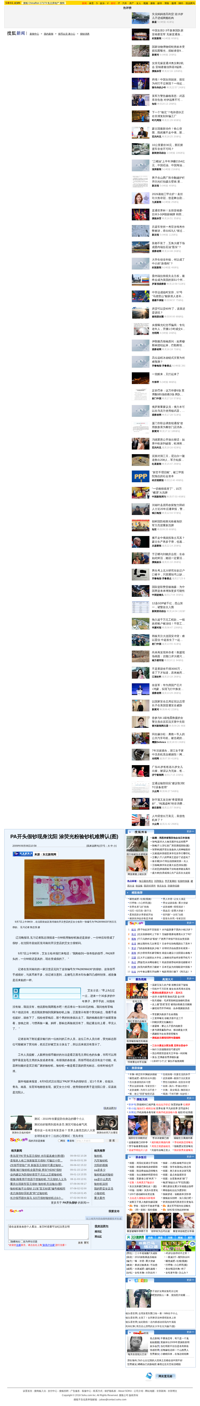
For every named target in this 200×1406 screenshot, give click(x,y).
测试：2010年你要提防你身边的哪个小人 (59, 1118)
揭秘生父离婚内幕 (183, 1138)
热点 (133, 962)
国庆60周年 (150, 885)
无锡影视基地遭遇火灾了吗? (176, 934)
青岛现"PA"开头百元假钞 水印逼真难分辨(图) (37, 1155)
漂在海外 (132, 1360)
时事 (133, 967)
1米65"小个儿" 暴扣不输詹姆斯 (168, 1061)
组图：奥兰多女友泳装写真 (177, 1170)
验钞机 (98, 1155)
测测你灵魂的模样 (21, 1132)
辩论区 (98, 1236)
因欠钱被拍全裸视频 (137, 854)
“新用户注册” (48, 1245)
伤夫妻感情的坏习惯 (140, 1082)
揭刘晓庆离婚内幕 (161, 1142)
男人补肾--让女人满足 (174, 899)
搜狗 (62, 3)
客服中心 (86, 1391)
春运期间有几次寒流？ (149, 943)
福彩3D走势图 (185, 1112)
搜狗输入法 (40, 1391)
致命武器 (172, 996)
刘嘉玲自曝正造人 (161, 1150)
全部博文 (172, 1391)
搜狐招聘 (64, 1391)
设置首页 (27, 1391)
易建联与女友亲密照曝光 (165, 1033)
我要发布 (114, 1211)
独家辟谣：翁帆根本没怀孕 (177, 1194)
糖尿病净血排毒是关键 (141, 918)
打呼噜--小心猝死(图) (140, 903)
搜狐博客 (141, 832)
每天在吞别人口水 (137, 1354)
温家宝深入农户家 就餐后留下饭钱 (170, 985)
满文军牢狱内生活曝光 (178, 1206)
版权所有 (133, 1395)
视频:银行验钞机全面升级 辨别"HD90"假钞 (36, 1169)
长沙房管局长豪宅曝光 (149, 953)
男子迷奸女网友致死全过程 (164, 1291)
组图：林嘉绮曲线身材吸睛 (143, 1167)
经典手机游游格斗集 (166, 1112)
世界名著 (160, 1108)
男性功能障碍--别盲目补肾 (176, 1082)
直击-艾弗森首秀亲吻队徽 (165, 1057)
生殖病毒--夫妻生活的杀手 (176, 1074)
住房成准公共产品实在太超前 (175, 873)
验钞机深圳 (101, 1183)
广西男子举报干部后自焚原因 (174, 939)
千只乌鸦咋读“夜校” (148, 939)
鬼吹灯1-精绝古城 (146, 1108)
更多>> (190, 831)
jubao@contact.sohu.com (112, 1399)
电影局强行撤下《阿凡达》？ (177, 971)
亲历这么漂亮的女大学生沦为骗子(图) (155, 1326)
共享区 (132, 1112)
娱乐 (102, 3)
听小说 (132, 1108)
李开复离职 (171, 881)
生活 (133, 943)
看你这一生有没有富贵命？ (50, 1130)
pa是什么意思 (102, 1179)
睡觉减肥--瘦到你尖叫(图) (142, 1078)
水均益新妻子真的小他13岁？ (177, 929)
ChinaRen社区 (141, 1332)
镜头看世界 (131, 1313)
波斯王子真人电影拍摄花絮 (143, 1202)
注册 (18, 1245)
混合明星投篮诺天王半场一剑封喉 (169, 1053)
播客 (152, 3)
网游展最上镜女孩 (137, 874)
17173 (43, 3)
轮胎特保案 (183, 881)
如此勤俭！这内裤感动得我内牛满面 (157, 1322)
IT (119, 3)
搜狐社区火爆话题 (135, 1286)
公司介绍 (138, 1391)
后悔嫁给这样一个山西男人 (175, 1350)
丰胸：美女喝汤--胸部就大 (176, 1090)
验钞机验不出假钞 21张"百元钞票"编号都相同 (37, 1188)
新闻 (133, 953)
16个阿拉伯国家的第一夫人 (174, 861)
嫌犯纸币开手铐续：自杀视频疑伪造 (171, 1008)
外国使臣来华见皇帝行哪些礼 (175, 853)
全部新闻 (161, 1391)
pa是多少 (99, 1169)
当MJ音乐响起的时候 (178, 1209)
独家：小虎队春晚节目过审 (177, 1163)
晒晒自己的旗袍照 (147, 1364)
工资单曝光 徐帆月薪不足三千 (167, 1018)
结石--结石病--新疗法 (140, 910)
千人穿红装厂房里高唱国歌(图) (173, 845)
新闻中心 (34, 34)
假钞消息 (84, 34)
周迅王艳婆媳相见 (161, 1146)
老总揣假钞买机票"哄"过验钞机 (29, 1193)
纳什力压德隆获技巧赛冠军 (166, 1049)
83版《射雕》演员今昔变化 (143, 1190)
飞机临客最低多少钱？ (149, 948)
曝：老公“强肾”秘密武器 (141, 1093)
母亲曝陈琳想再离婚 (137, 1041)
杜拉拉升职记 (163, 1104)
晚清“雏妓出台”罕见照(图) (176, 1182)
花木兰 (179, 992)
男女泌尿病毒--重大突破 (175, 903)
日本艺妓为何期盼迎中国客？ (177, 967)
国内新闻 (48, 34)
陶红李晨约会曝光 (137, 1021)
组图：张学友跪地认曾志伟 (177, 1167)
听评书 (132, 1104)
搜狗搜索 (19, 1140)
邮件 (159, 3)
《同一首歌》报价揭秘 (145, 1209)
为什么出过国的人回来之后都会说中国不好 (160, 1360)
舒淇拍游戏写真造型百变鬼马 (178, 1202)
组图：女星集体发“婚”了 (175, 1178)
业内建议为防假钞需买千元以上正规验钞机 (36, 1174)
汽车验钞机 (101, 1160)
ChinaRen (34, 3)
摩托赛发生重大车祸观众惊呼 (178, 1186)
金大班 (181, 996)
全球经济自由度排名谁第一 (176, 948)
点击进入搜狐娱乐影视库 (142, 1198)
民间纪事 (130, 1326)
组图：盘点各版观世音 (174, 1174)
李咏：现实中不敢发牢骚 (146, 1206)
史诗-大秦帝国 (159, 996)
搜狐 (25, 3)
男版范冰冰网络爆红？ (149, 962)
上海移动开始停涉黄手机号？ (177, 957)
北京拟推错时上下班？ (149, 934)
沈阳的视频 (101, 1165)
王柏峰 (155, 865)
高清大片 (167, 979)
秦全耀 (155, 861)
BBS (181, 3)
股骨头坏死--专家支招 (174, 918)
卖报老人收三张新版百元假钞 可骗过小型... (36, 1160)
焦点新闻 (154, 1338)
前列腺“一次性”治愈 (173, 914)
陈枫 (154, 845)
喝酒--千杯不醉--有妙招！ (176, 1093)
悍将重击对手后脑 (137, 1062)
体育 (91, 3)
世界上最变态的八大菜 (81, 1130)
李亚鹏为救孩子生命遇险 (165, 1014)
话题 (133, 957)
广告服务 (75, 1391)
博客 (166, 3)
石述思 (155, 869)
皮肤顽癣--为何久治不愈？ (143, 1090)
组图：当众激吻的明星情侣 (143, 1174)
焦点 (133, 934)
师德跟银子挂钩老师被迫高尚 (175, 869)
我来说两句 (93, 845)
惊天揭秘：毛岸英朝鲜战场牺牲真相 (171, 1000)
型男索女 (154, 1354)
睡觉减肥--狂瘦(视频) (140, 899)
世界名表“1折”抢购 (139, 906)
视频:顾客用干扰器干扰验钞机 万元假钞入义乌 (38, 1179)
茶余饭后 (141, 1157)
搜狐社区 (140, 1280)
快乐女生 (161, 885)
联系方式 (98, 1391)
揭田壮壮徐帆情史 (138, 1138)
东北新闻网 (49, 854)
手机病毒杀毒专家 (146, 1112)
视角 (133, 939)
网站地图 (149, 1391)
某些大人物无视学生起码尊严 (172, 841)
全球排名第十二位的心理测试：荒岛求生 (59, 1136)
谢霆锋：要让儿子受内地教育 (167, 1026)
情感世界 (154, 1350)
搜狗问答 (136, 923)
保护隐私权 (110, 1391)
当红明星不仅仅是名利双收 (175, 1346)
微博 (173, 3)
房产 (131, 3)
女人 (138, 3)
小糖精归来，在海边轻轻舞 (175, 1354)
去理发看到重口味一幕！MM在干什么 (158, 1313)
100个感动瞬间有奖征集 (142, 1194)
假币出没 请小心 (66, 34)
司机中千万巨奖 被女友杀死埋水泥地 (171, 988)
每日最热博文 (146, 881)
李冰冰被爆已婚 (160, 1138)
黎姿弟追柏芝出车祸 (183, 1231)
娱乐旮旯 (154, 1346)
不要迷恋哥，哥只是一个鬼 (175, 1338)
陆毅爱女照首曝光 (183, 1146)
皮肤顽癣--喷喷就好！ (174, 906)
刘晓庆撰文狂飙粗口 (162, 1022)
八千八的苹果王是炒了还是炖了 (173, 857)
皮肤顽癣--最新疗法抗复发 (176, 1078)
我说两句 (190, 3)
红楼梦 (186, 1104)
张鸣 (154, 841)
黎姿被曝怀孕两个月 (137, 1231)
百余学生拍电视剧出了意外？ (177, 943)
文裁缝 (155, 853)
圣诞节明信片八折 (138, 1150)
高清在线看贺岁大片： (164, 992)
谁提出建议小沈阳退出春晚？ (177, 953)
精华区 (98, 1231)
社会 (133, 971)
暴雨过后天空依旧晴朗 (169, 1364)
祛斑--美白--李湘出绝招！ (176, 1086)
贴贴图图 (154, 1342)
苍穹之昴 (137, 1001)
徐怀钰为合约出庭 (160, 1231)
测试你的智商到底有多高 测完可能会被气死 (60, 1124)
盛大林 (155, 873)
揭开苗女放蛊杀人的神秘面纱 (175, 849)
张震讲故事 (177, 1104)
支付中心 (52, 1391)
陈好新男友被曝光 (183, 1150)
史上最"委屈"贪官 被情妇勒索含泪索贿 (172, 1004)
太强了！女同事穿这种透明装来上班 (157, 1317)
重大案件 (99, 1197)
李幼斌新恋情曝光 (183, 1142)
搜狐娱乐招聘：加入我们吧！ (178, 1198)
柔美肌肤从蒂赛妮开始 (141, 914)
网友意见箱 (165, 1376)
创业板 (139, 885)
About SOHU (125, 1391)
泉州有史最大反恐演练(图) (173, 865)
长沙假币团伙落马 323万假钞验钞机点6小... (36, 1197)
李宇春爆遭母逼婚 (138, 1146)
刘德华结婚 (173, 885)
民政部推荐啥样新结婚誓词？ (177, 962)
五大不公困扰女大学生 (149, 957)
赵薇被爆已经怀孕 (138, 1142)
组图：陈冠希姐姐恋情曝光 (143, 1170)
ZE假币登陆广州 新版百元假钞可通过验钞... (36, 1165)
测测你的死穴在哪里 (107, 1132)
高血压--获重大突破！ (174, 910)
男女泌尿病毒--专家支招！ (143, 1086)
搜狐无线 (142, 1099)
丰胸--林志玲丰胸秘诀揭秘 (143, 1074)
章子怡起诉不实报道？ (149, 929)
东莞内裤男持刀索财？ (149, 967)
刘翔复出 (159, 881)
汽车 (124, 3)
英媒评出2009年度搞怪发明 (175, 1342)
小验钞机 (99, 1193)
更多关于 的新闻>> (70, 1202)
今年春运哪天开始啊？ (149, 971)
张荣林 (155, 849)
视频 (145, 3)
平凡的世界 (172, 1108)
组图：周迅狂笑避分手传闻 (143, 1163)
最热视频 (141, 979)
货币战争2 (183, 1108)
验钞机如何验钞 (103, 1174)
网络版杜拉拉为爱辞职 (174, 1190)
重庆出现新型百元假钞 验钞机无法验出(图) (36, 1183)
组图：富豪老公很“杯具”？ (143, 1178)
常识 (133, 948)
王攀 (154, 857)
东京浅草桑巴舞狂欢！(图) (143, 1186)
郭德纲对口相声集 (146, 1104)
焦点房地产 (53, 3)
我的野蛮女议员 (103, 1188)
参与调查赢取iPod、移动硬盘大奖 (170, 1030)
